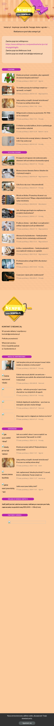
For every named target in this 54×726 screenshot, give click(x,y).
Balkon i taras (43, 131)
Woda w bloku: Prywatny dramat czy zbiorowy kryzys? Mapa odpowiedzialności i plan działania (33, 198)
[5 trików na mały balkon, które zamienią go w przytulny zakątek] (8, 128)
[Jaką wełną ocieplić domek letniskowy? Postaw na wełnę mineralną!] (8, 103)
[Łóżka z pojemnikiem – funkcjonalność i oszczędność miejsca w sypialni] (8, 251)
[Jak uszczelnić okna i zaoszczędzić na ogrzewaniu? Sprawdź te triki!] (8, 437)
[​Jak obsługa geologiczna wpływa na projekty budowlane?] (8, 213)
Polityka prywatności (10, 338)
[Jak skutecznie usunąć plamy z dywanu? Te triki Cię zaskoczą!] (8, 141)
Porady (41, 119)
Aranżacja (42, 478)
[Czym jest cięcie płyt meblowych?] (8, 276)
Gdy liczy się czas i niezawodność (29, 184)
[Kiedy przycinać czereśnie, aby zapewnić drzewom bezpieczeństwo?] (8, 78)
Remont (41, 383)
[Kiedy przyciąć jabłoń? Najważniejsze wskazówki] (8, 450)
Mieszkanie (42, 204)
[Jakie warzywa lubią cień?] (8, 488)
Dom (40, 106)
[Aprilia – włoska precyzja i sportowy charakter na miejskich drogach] (8, 392)
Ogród (41, 81)
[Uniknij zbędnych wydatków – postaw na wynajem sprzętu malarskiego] (8, 405)
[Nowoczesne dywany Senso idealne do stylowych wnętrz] (8, 173)
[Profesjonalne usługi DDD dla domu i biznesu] (8, 264)
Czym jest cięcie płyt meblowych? (30, 275)
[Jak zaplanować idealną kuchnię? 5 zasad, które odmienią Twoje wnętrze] (8, 475)
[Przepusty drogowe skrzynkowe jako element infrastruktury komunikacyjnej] (8, 161)
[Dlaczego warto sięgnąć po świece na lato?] (8, 417)
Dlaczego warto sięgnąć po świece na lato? (33, 416)
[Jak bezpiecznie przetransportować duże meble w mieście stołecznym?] (8, 365)
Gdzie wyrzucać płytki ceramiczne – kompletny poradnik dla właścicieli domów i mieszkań (34, 377)
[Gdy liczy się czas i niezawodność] (8, 186)
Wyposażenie (43, 93)
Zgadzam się (27, 723)
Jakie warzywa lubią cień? (26, 486)
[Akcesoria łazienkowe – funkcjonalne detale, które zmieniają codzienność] (8, 238)
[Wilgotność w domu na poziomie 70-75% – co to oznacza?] (8, 116)
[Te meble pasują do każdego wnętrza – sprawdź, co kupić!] (8, 90)
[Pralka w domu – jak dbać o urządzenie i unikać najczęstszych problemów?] (8, 226)
